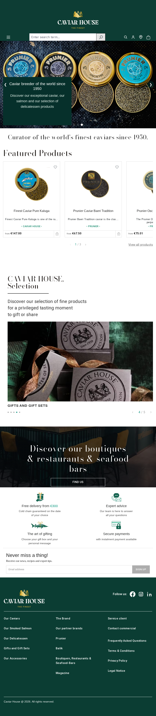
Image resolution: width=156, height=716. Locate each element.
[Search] (100, 37)
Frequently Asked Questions (127, 640)
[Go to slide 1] (74, 125)
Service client (117, 618)
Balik (59, 648)
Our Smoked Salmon (18, 628)
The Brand (63, 618)
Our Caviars (12, 618)
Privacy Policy (117, 660)
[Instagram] (141, 594)
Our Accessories (15, 658)
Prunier (61, 638)
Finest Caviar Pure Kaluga (31, 211)
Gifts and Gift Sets (16, 648)
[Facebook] (132, 594)
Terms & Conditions (121, 651)
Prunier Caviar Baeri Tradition (93, 211)
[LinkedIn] (149, 594)
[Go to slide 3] (82, 125)
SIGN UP (141, 569)
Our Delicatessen (16, 638)
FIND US (77, 482)
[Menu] (8, 37)
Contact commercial (122, 628)
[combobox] (62, 37)
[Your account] (133, 37)
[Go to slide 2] (78, 125)
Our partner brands (69, 628)
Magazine (62, 673)
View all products (140, 244)
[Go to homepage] (78, 20)
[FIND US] (141, 37)
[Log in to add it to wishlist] (55, 166)
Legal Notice (116, 670)
